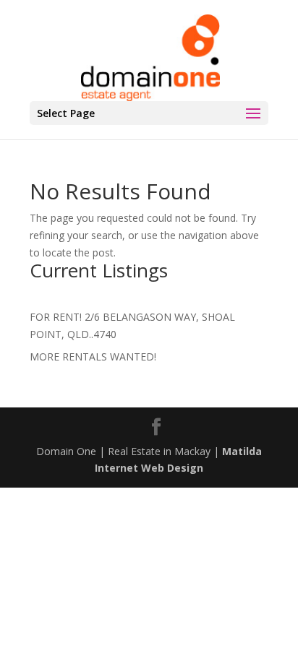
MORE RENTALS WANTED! (93, 356)
